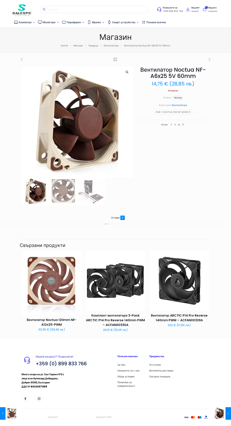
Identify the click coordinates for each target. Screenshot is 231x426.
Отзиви (117, 217)
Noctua (178, 97)
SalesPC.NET (104, 417)
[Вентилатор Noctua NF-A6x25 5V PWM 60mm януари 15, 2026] (222, 413)
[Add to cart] (77, 255)
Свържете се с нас (128, 370)
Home (64, 45)
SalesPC (53, 417)
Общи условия (126, 376)
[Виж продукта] (77, 262)
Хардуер (93, 45)
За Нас (121, 364)
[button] (127, 72)
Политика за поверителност (126, 384)
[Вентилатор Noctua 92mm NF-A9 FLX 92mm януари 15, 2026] (9, 413)
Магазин (78, 45)
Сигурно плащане (159, 376)
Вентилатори (111, 45)
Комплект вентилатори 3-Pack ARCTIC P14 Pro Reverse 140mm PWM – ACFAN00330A (115, 320)
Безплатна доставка (161, 370)
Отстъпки (155, 364)
